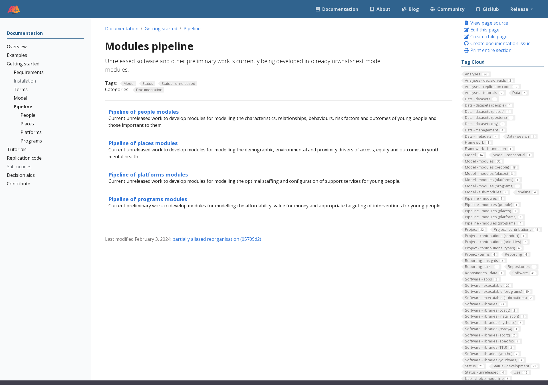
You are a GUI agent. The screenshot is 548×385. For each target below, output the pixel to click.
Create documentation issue (500, 43)
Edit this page (484, 30)
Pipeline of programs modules (147, 198)
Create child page (488, 36)
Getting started (161, 28)
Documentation (121, 28)
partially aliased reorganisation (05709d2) (216, 239)
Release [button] (519, 9)
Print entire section (490, 50)
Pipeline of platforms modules (148, 174)
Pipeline (192, 28)
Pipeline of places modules (143, 143)
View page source (488, 23)
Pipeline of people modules (143, 111)
